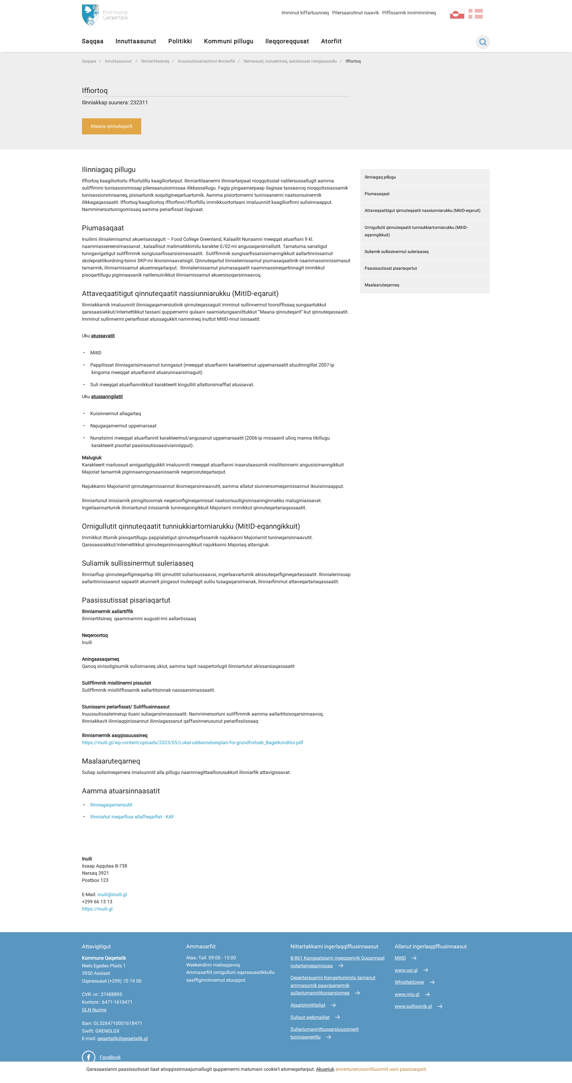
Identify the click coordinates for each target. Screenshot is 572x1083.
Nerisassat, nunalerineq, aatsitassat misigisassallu (290, 61)
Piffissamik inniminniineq (409, 12)
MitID (400, 958)
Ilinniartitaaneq (155, 61)
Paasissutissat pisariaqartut (391, 268)
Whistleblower (409, 982)
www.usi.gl (406, 970)
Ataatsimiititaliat (307, 1005)
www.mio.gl (407, 994)
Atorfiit (331, 41)
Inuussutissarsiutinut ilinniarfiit (206, 61)
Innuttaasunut (136, 41)
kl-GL (457, 13)
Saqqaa (93, 41)
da (476, 13)
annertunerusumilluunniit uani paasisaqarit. (381, 1069)
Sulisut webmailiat (309, 1017)
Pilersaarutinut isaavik (355, 12)
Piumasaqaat (377, 193)
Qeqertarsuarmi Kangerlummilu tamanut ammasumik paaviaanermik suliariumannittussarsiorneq (332, 985)
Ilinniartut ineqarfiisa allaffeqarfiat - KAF (132, 817)
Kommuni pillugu (229, 41)
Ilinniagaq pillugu (380, 177)
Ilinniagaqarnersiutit (111, 805)
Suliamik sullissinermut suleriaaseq (397, 251)
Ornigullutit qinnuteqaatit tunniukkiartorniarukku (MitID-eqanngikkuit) (416, 231)
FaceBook (110, 1057)
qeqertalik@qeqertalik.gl (122, 1038)
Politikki (180, 41)
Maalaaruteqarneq (382, 285)
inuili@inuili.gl (112, 894)
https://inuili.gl (97, 909)
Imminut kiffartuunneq (305, 12)
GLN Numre (94, 1010)
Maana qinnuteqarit (111, 126)
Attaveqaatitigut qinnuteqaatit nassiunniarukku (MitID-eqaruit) (423, 210)
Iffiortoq (353, 61)
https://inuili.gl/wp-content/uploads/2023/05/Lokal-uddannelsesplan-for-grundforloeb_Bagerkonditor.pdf (192, 742)
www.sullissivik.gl (413, 1006)
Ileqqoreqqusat (287, 41)
